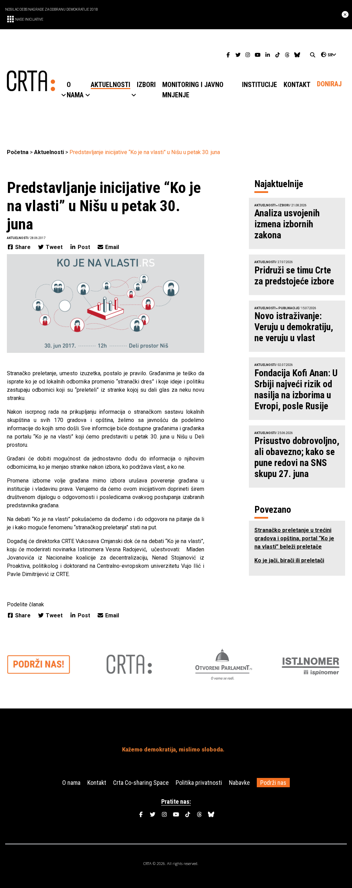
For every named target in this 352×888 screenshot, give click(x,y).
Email (111, 247)
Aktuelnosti (49, 152)
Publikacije (288, 308)
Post (83, 247)
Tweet (54, 247)
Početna (18, 152)
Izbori (283, 205)
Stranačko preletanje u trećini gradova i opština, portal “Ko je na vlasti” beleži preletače (294, 538)
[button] (75, 90)
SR (330, 55)
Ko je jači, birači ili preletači (289, 560)
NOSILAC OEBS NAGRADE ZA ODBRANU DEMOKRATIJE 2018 (51, 9)
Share (23, 247)
